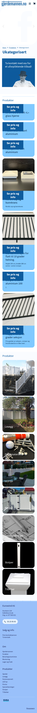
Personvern (30, 708)
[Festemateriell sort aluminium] (18, 130)
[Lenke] (14, 3)
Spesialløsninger (8, 687)
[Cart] (34, 3)
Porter (4, 684)
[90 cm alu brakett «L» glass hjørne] (18, 112)
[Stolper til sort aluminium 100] (18, 282)
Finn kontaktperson (9, 635)
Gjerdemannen (7, 651)
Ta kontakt (6, 637)
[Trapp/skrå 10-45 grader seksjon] (18, 320)
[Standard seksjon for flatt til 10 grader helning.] (18, 241)
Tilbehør (5, 692)
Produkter (12, 48)
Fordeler (5, 654)
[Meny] (29, 3)
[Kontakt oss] (18, 73)
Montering (6, 659)
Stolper (5, 689)
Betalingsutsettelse (9, 657)
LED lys (5, 682)
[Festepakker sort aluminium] (18, 148)
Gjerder (5, 674)
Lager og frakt (7, 662)
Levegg (5, 676)
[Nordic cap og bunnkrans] (18, 184)
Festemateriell (7, 679)
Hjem (4, 48)
